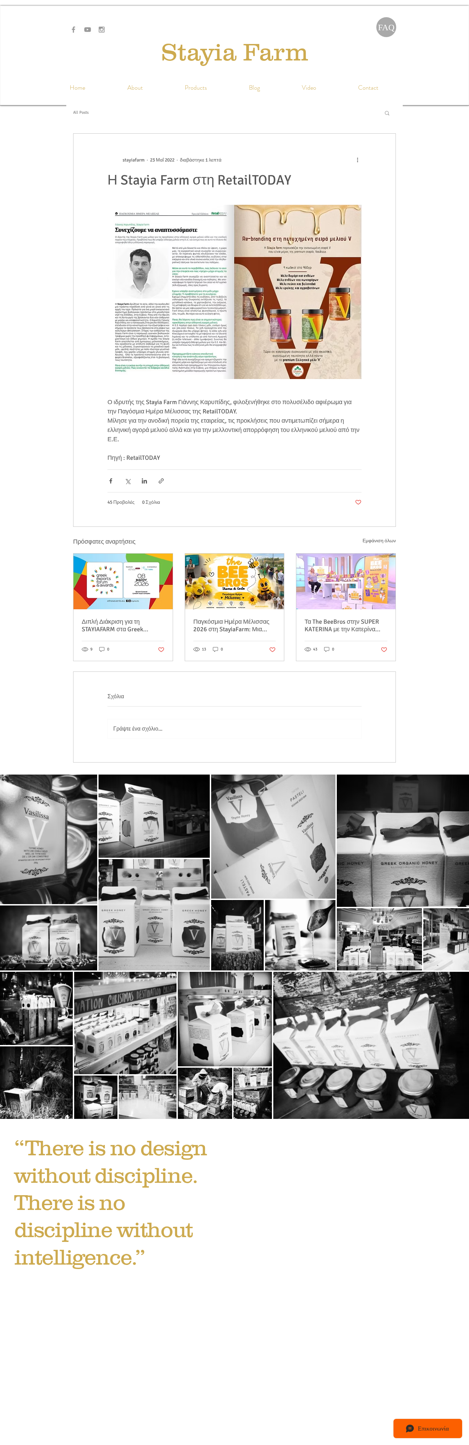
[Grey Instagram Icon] (102, 29)
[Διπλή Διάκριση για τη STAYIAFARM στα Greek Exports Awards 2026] (123, 581)
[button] (387, 112)
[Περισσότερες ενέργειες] (357, 160)
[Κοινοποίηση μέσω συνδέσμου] (161, 481)
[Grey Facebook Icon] (73, 29)
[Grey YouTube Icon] (87, 29)
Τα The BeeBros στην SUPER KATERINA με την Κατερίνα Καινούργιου (342, 625)
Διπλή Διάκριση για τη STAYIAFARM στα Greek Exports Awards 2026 (112, 625)
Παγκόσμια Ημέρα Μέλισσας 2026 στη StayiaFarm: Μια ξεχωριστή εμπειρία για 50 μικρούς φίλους (231, 625)
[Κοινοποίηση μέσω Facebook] (110, 481)
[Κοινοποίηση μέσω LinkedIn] (144, 481)
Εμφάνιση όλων (379, 541)
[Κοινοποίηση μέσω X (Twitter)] (127, 481)
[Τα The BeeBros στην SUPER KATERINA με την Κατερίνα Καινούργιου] (346, 581)
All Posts (81, 112)
